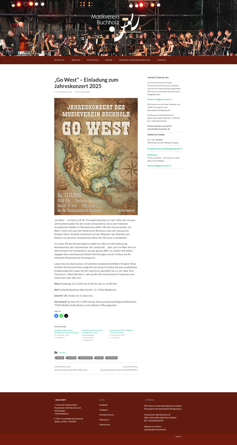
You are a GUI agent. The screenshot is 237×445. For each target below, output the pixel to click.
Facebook (103, 405)
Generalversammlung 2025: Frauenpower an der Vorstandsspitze (92, 332)
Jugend (108, 60)
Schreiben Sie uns (106, 414)
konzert (99, 358)
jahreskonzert (86, 358)
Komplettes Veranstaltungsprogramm (163, 148)
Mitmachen (92, 60)
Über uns (75, 60)
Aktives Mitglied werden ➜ (159, 165)
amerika (60, 358)
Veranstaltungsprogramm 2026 (135, 60)
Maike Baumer (82, 92)
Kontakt (162, 60)
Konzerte (62, 352)
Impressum (104, 419)
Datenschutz (104, 424)
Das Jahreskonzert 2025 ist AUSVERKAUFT (119, 368)
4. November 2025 (63, 92)
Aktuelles (59, 60)
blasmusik (71, 358)
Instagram (103, 410)
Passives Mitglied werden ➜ (159, 99)
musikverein (112, 358)
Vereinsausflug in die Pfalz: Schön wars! (71, 368)
